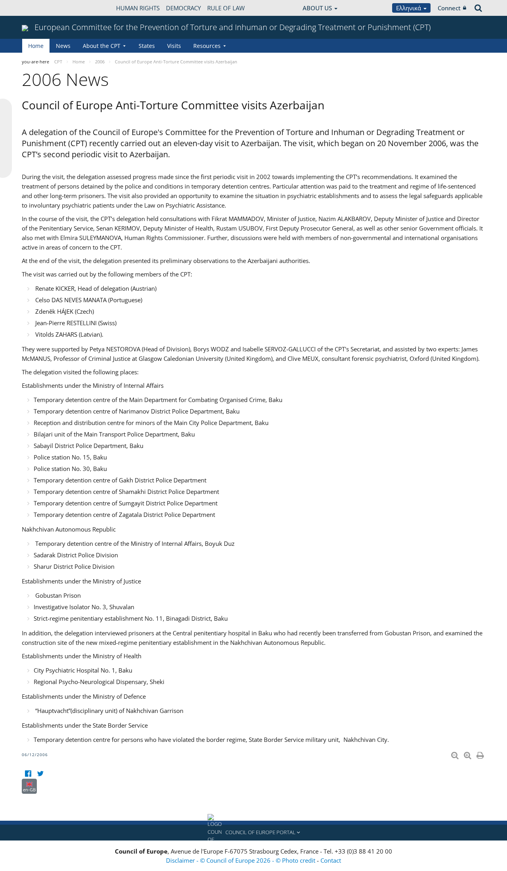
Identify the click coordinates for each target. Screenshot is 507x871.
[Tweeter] (40, 774)
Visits (174, 46)
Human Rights (138, 8)
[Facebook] (28, 774)
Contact (330, 860)
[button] (253, 833)
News (63, 46)
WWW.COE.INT (41, 7)
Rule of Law (226, 8)
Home (36, 46)
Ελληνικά (409, 8)
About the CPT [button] (101, 46)
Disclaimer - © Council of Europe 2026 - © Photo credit (241, 860)
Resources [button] (207, 46)
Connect (449, 8)
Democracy (183, 8)
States (147, 46)
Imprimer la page (481, 753)
